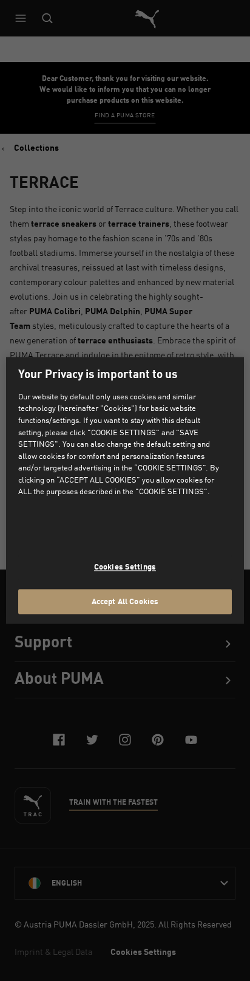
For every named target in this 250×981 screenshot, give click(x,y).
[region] (124, 490)
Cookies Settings (125, 566)
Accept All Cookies (125, 601)
